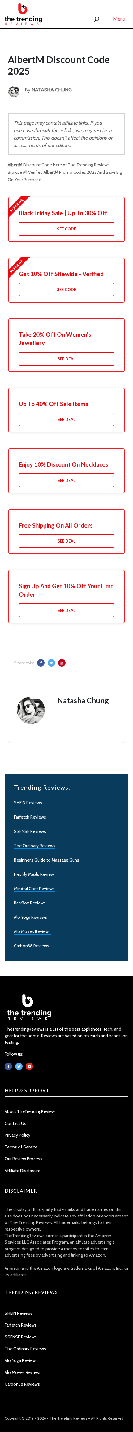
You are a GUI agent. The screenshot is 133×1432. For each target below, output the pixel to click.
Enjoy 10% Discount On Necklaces (63, 464)
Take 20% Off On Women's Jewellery (55, 338)
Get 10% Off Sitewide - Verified (61, 273)
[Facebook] (8, 1066)
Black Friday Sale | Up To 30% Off (63, 212)
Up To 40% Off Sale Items (53, 403)
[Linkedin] (29, 1066)
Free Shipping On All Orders (56, 525)
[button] (114, 18)
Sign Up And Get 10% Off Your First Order (66, 590)
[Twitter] (19, 1066)
